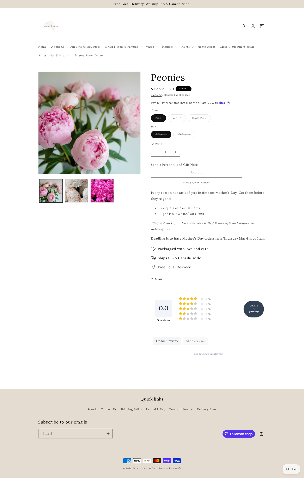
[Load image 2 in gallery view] (76, 191)
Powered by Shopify (170, 468)
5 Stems (163, 135)
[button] (123, 46)
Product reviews (167, 341)
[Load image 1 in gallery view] (51, 191)
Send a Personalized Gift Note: (175, 165)
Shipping (156, 95)
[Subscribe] (108, 433)
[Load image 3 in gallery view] (102, 191)
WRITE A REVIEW (254, 309)
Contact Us (108, 409)
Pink (160, 119)
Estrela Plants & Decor (145, 468)
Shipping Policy (131, 409)
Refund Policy (155, 409)
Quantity (156, 143)
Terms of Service (181, 409)
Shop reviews (195, 341)
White (179, 119)
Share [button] (159, 279)
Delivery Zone (207, 409)
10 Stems (186, 135)
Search (92, 409)
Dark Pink (201, 119)
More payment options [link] (196, 182)
